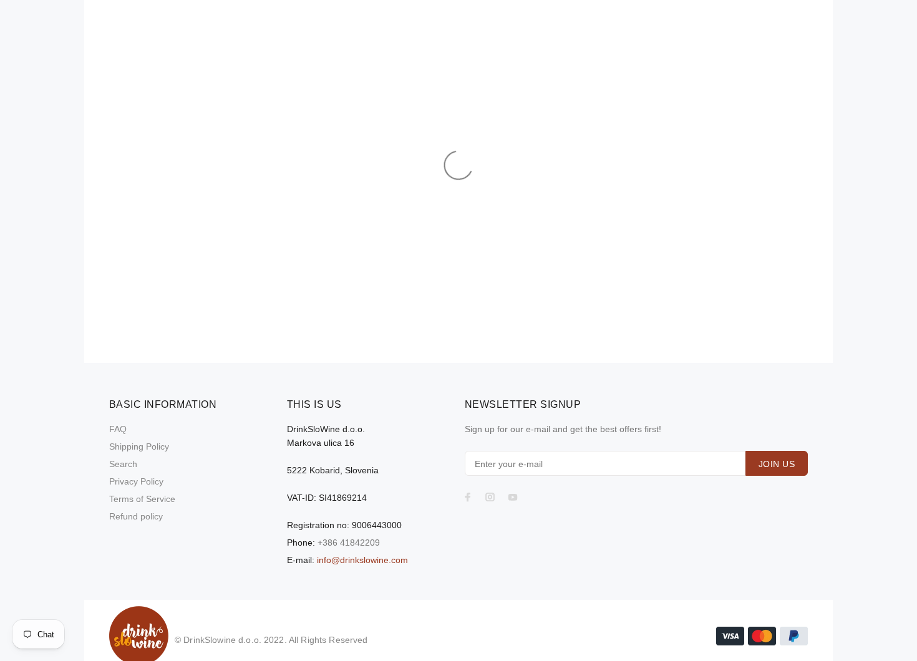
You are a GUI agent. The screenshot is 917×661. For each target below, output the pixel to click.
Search (123, 464)
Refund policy (136, 516)
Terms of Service (142, 499)
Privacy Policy (136, 481)
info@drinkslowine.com (362, 560)
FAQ (118, 429)
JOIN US (777, 464)
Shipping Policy (139, 446)
